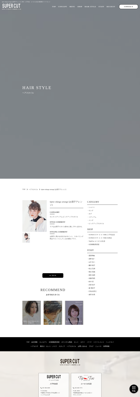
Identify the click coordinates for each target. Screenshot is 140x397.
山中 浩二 (92, 262)
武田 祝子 (92, 285)
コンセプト (43, 342)
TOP (54, 6)
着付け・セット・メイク (48, 346)
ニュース (98, 346)
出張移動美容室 (94, 244)
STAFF (101, 6)
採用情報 (106, 346)
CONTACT (128, 6)
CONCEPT (62, 6)
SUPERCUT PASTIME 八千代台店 (102, 234)
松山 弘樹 (92, 268)
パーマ (89, 342)
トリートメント (98, 342)
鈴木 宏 (91, 281)
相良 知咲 (92, 275)
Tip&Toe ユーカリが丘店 (97, 241)
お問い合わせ (82, 346)
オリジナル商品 (66, 342)
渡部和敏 (92, 255)
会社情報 (34, 342)
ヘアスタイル (33, 189)
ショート (92, 207)
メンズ (91, 220)
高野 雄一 (92, 259)
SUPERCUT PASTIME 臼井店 (100, 238)
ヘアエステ (34, 346)
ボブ (90, 214)
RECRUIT (111, 6)
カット (76, 342)
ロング (91, 210)
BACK (54, 275)
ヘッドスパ (110, 342)
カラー (82, 342)
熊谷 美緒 (92, 272)
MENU (72, 6)
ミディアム (92, 217)
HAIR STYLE (90, 6)
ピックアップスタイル (96, 223)
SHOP (79, 6)
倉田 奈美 (92, 294)
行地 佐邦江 (93, 291)
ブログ (91, 346)
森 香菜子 (92, 288)
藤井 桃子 (92, 265)
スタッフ (62, 346)
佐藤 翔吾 (92, 278)
